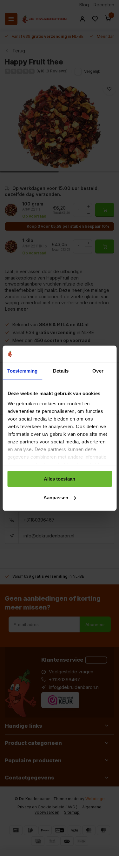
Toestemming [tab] (22, 371)
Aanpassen (55, 497)
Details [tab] (61, 371)
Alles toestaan (59, 479)
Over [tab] (97, 371)
